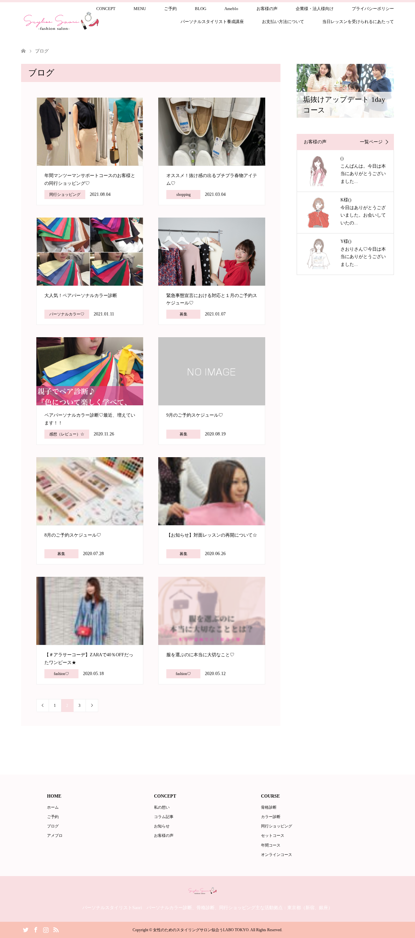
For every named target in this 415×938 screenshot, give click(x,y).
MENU (140, 8)
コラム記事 (163, 816)
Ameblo (231, 8)
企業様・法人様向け (315, 8)
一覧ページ (371, 142)
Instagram (46, 929)
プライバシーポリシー (373, 8)
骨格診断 (269, 807)
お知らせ (162, 826)
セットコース (272, 835)
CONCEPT (105, 8)
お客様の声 (267, 8)
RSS (56, 929)
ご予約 (170, 8)
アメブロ (55, 835)
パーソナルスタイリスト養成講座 (212, 21)
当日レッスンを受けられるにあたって (358, 21)
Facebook (36, 929)
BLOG (200, 8)
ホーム (53, 807)
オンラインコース (276, 854)
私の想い (162, 807)
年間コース (270, 845)
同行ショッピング (276, 826)
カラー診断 (270, 816)
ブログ (53, 826)
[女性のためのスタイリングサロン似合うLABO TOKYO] (207, 892)
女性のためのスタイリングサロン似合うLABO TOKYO (201, 930)
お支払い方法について (283, 21)
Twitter (26, 929)
